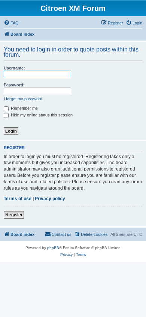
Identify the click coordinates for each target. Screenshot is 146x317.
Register (13, 214)
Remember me (24, 108)
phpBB (53, 248)
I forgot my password (23, 99)
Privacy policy (50, 198)
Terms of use (17, 198)
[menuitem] (11, 22)
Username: (14, 68)
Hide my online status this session (41, 115)
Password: (14, 85)
